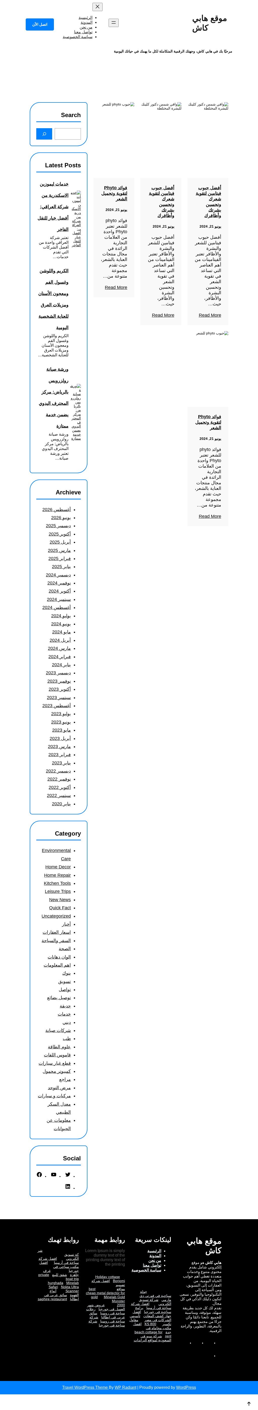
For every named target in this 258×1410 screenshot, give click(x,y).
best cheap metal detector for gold (105, 1293)
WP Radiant (125, 1387)
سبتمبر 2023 (59, 697)
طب (67, 1038)
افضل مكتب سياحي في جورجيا (59, 1267)
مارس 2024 (59, 648)
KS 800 (150, 1324)
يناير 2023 (61, 762)
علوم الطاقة (59, 1046)
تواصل (65, 989)
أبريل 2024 (60, 640)
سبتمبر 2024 (59, 599)
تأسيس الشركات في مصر (150, 1318)
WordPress (186, 1387)
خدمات (64, 1014)
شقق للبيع (59, 1275)
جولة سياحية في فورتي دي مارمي (155, 1296)
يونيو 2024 (61, 623)
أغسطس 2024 (56, 607)
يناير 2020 (61, 803)
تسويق (64, 981)
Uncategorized (56, 916)
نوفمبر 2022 (59, 779)
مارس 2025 (59, 550)
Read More (210, 315)
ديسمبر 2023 (58, 672)
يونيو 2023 (61, 722)
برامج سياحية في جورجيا (153, 1310)
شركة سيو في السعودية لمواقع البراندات (152, 1338)
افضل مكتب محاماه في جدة (152, 1328)
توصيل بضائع (59, 997)
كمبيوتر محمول (57, 1071)
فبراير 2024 (59, 656)
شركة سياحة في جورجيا (106, 1323)
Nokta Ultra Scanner (70, 1289)
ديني (66, 1022)
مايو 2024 (61, 631)
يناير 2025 (61, 566)
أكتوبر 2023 (60, 689)
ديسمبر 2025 (58, 525)
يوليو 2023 (61, 713)
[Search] (44, 134)
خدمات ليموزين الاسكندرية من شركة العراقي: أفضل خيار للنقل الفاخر (53, 206)
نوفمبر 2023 (59, 681)
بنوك (66, 973)
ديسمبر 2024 (58, 574)
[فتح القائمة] (114, 23)
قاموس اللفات (57, 1054)
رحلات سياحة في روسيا (105, 1311)
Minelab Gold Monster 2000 (114, 1301)
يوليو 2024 (61, 615)
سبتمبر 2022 (59, 795)
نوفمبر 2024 (59, 583)
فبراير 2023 (59, 754)
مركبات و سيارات (54, 1095)
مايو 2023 (61, 730)
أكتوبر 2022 (60, 787)
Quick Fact (60, 907)
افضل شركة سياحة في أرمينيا (151, 1306)
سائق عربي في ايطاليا (107, 1315)
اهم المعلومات (57, 965)
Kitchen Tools (57, 883)
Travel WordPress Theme (85, 1387)
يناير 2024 (61, 664)
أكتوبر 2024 (60, 591)
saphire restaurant (52, 1299)
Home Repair (57, 875)
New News (60, 899)
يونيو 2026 (61, 517)
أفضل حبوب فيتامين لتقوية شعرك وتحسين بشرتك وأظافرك (208, 201)
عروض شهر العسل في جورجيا (106, 1307)
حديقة (65, 1005)
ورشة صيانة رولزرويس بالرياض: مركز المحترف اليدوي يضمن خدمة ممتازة (53, 398)
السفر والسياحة (56, 940)
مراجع (65, 1079)
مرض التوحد (59, 1087)
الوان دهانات (59, 957)
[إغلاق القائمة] (97, 7)
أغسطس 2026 (56, 509)
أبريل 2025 (60, 542)
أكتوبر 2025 (60, 534)
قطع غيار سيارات (55, 1063)
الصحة (65, 948)
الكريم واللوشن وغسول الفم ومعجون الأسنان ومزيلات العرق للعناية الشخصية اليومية (53, 299)
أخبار (66, 924)
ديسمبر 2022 (58, 771)
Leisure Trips (58, 891)
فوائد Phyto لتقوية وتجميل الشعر (114, 193)
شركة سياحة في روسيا (107, 1319)
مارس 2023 (59, 746)
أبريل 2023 (60, 738)
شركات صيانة (58, 1030)
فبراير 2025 (59, 558)
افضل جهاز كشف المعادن (152, 1314)
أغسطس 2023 (56, 705)
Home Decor (58, 866)
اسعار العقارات (57, 932)
